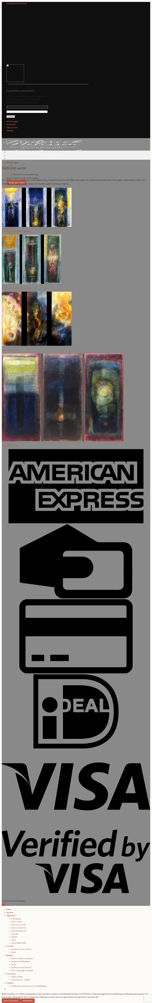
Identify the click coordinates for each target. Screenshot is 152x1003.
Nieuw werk (16, 921)
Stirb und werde (18, 925)
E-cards (10, 946)
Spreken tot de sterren (21, 949)
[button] (17, 3)
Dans (13, 940)
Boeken (10, 228)
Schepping (16, 918)
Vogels (14, 937)
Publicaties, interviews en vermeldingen (29, 986)
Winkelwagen (12, 121)
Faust (13, 952)
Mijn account (12, 127)
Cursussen (11, 974)
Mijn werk (6, 174)
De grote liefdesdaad (19, 234)
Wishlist (10, 130)
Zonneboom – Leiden (20, 980)
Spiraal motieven (18, 931)
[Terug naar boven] (4, 904)
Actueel (10, 912)
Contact (10, 983)
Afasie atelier (17, 976)
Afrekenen (11, 124)
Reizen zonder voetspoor (22, 958)
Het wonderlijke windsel (22, 970)
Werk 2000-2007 (18, 943)
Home (9, 909)
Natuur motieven (18, 928)
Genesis (14, 934)
